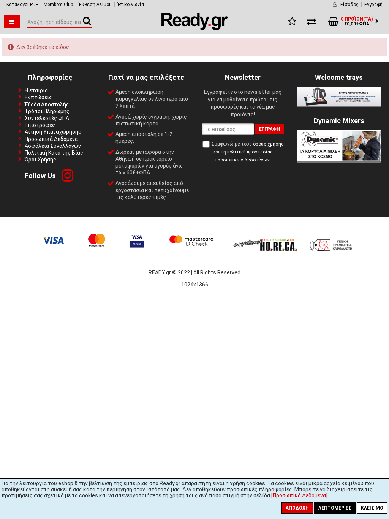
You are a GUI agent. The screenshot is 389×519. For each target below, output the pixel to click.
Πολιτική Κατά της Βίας (54, 153)
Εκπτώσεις (38, 97)
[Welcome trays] (339, 104)
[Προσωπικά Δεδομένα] (299, 495)
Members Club (58, 4)
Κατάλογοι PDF (22, 4)
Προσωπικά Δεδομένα (51, 139)
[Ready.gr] (194, 28)
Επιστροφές (40, 125)
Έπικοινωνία (130, 4)
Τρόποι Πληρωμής (47, 111)
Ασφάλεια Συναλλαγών (53, 146)
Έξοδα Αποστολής (47, 104)
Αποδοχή (297, 508)
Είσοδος (349, 4)
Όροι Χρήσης (40, 160)
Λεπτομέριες (334, 508)
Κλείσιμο (372, 508)
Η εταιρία (36, 90)
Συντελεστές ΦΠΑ (47, 118)
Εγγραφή (373, 4)
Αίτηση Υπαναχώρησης (53, 132)
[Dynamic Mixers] (339, 160)
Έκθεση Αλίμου (95, 4)
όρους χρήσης (268, 144)
